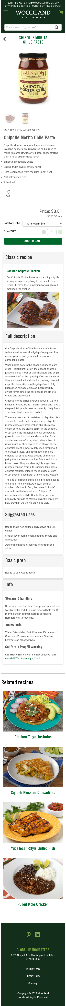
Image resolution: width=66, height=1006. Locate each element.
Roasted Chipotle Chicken (23, 271)
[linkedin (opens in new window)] (37, 936)
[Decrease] (44, 232)
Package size (12, 223)
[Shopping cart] (61, 12)
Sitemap (33, 983)
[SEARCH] (57, 27)
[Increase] (60, 232)
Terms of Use (33, 968)
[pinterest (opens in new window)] (28, 936)
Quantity (10, 231)
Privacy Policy (33, 976)
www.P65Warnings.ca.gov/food (22, 658)
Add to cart (33, 241)
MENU (5, 12)
